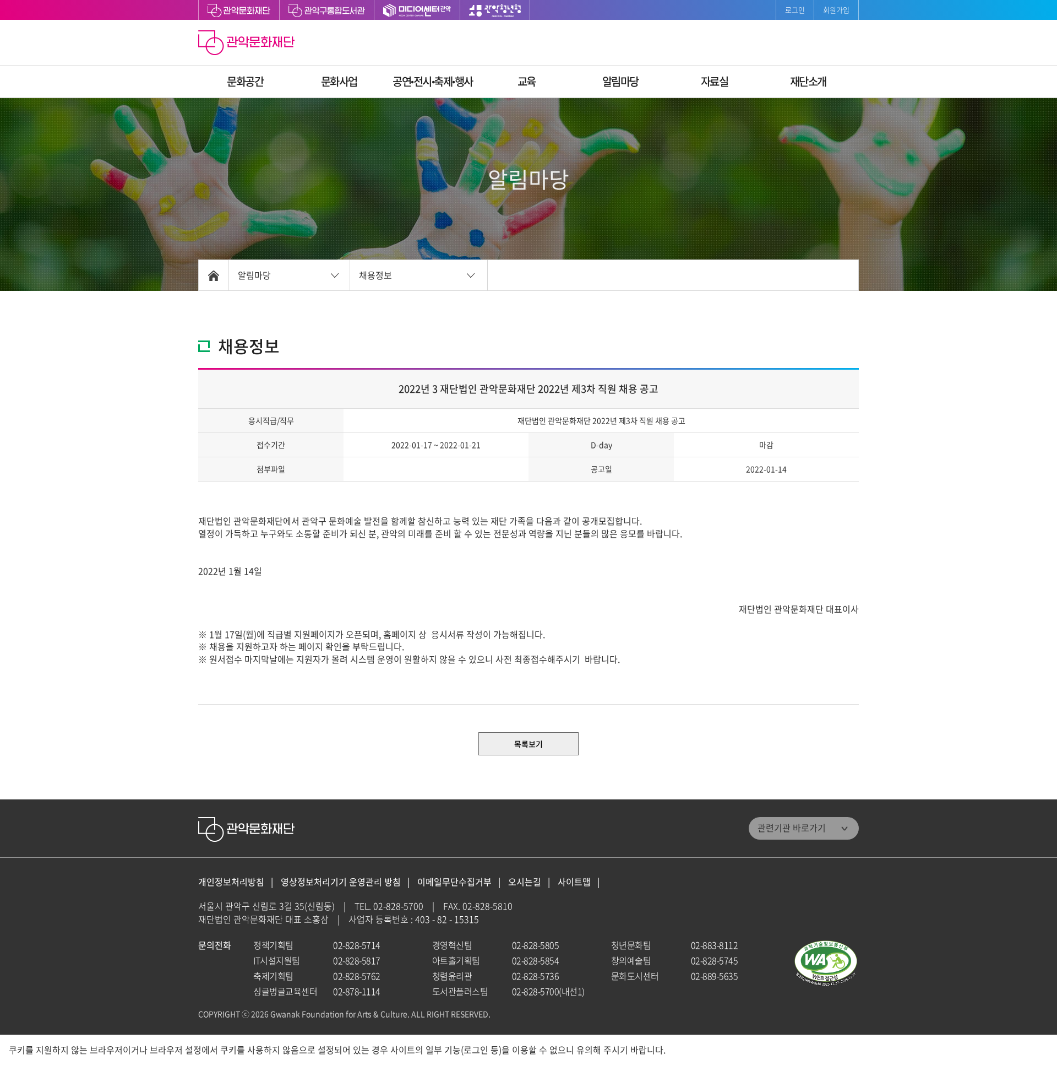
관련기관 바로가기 (792, 827)
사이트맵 (574, 881)
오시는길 (524, 881)
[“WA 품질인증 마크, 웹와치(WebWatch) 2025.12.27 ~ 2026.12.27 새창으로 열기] (826, 963)
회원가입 (836, 9)
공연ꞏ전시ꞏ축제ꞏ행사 (433, 81)
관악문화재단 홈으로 (247, 44)
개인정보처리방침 (231, 881)
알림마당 (620, 81)
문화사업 (339, 81)
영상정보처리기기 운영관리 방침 (341, 881)
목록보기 (528, 743)
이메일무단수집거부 (454, 881)
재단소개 (808, 81)
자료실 (714, 81)
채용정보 (375, 275)
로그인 (795, 9)
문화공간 (245, 81)
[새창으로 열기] (327, 10)
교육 (526, 81)
